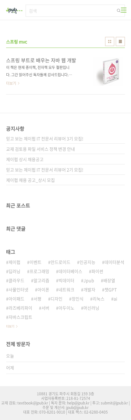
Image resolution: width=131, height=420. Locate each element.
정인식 (77, 299)
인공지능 (87, 262)
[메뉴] (123, 10)
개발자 (89, 289)
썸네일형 (109, 41)
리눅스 (98, 299)
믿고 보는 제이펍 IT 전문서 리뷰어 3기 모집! (44, 138)
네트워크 (66, 289)
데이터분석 (114, 262)
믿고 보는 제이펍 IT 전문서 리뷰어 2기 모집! (44, 170)
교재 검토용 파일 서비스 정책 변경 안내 (40, 149)
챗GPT (110, 289)
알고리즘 (41, 280)
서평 (37, 299)
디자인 (56, 299)
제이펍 (14, 262)
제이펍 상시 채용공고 (25, 159)
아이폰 (43, 289)
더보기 (10, 326)
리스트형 (120, 41)
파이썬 (97, 271)
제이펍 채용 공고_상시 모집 (30, 180)
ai (115, 299)
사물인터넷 (18, 289)
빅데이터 (66, 280)
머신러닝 (91, 308)
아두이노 (66, 308)
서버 (45, 308)
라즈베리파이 (20, 308)
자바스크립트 (20, 317)
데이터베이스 (70, 271)
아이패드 (16, 299)
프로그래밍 (39, 271)
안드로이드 (60, 262)
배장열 (109, 280)
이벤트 (35, 262)
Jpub (88, 280)
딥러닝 (14, 271)
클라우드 (16, 280)
